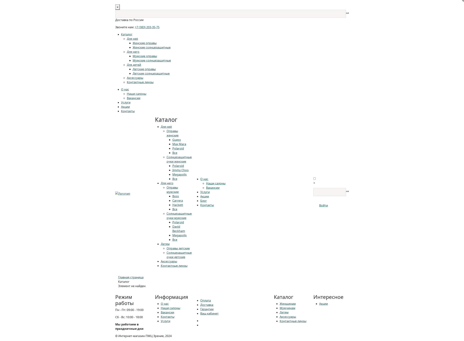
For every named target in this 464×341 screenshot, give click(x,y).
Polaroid (178, 148)
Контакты (128, 111)
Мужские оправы (145, 56)
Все (174, 153)
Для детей (134, 65)
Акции (125, 107)
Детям (165, 244)
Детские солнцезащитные (151, 73)
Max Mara (179, 144)
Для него (133, 52)
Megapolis (179, 174)
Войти (323, 205)
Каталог (126, 34)
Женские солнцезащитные (152, 47)
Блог (203, 201)
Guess (176, 140)
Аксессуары (135, 78)
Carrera (177, 201)
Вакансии (133, 98)
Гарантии (207, 309)
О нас (125, 89)
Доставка (206, 305)
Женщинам (288, 304)
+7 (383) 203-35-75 (147, 27)
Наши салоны (136, 94)
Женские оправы (145, 43)
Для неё (132, 39)
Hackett (177, 205)
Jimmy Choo (180, 170)
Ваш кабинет (209, 313)
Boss (175, 196)
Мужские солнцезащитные (152, 60)
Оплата (205, 300)
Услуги (125, 102)
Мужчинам (287, 308)
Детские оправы (144, 69)
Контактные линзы (140, 82)
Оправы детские (178, 248)
